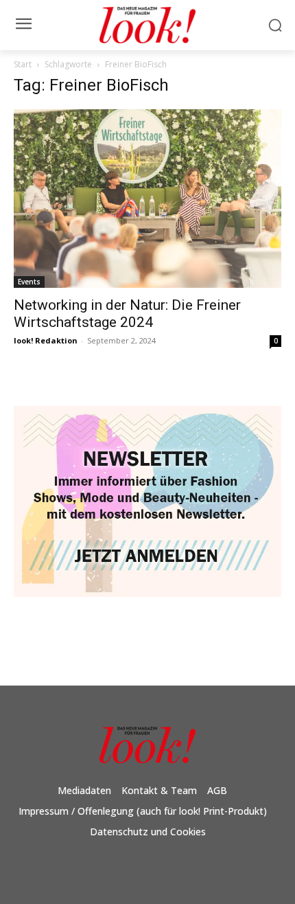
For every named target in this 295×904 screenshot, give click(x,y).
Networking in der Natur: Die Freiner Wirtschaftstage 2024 (127, 313)
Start (23, 64)
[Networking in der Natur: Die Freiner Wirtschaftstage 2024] (147, 198)
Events (29, 281)
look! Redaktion (46, 340)
